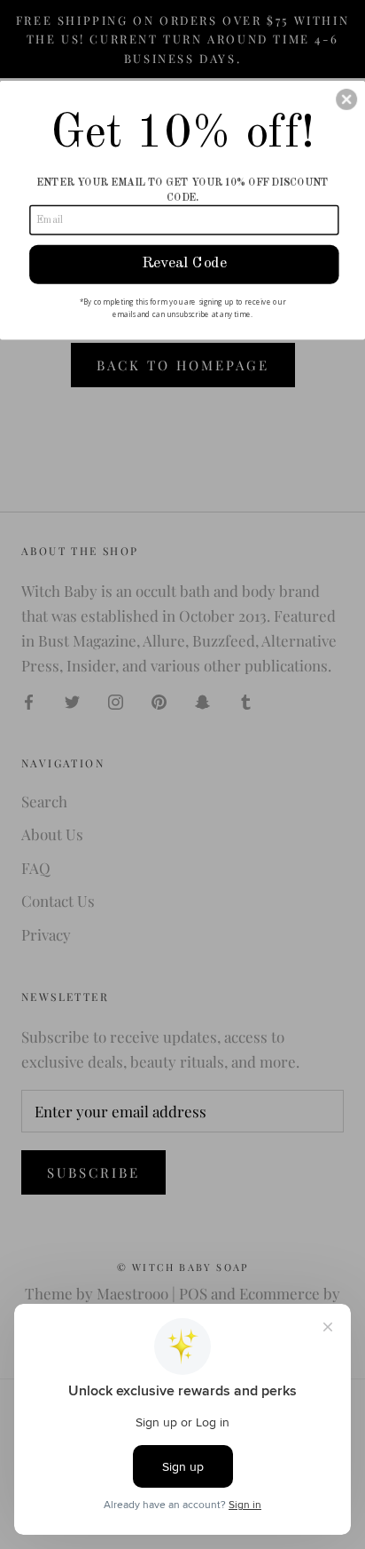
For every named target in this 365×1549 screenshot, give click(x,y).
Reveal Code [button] (184, 264)
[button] (346, 98)
